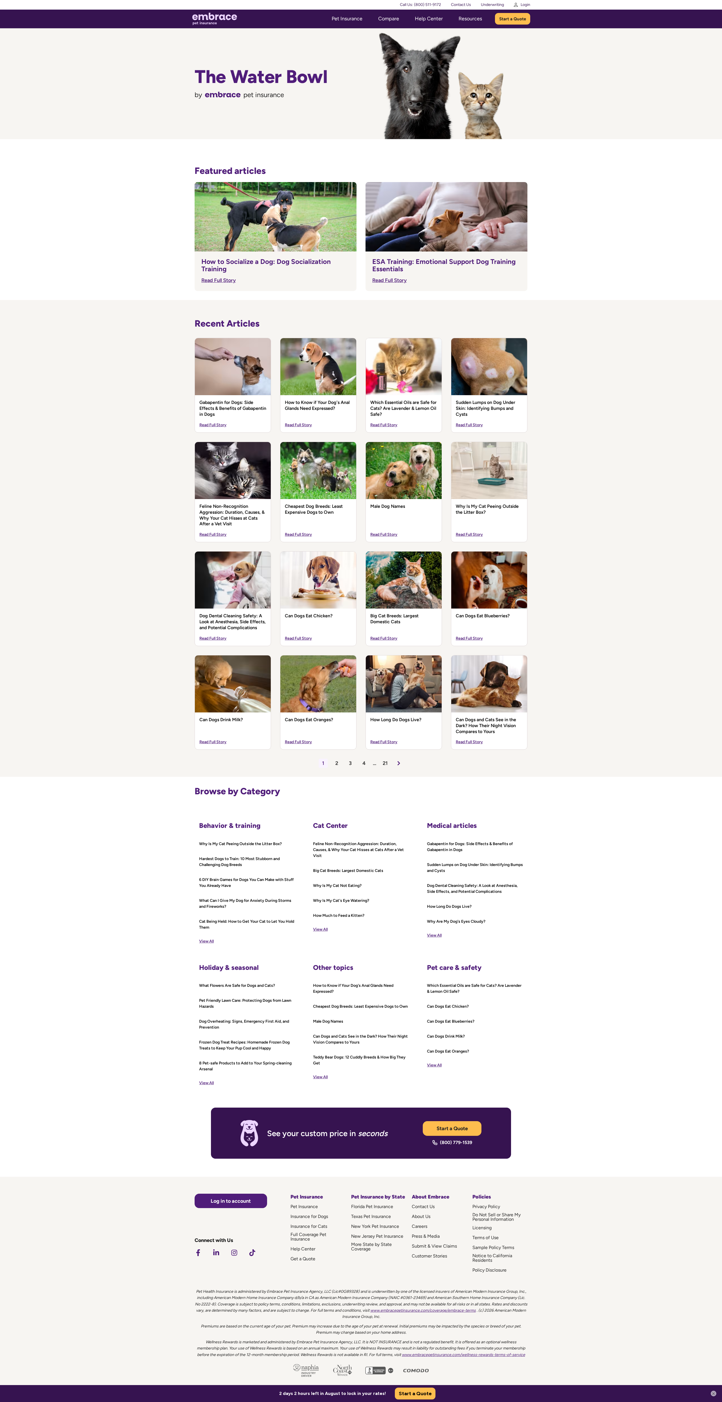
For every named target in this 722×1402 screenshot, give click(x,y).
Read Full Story (218, 280)
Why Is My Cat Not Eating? (337, 885)
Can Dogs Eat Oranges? (309, 719)
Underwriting (492, 4)
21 (385, 763)
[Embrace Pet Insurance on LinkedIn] (216, 1252)
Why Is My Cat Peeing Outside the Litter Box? (487, 509)
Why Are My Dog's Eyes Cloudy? (456, 921)
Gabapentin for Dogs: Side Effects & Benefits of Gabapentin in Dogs (232, 408)
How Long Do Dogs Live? (395, 719)
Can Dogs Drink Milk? (221, 719)
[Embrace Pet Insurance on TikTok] (252, 1252)
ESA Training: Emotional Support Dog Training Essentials (444, 265)
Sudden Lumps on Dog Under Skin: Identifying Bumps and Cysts (485, 408)
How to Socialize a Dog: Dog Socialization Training (266, 265)
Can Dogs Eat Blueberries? (483, 615)
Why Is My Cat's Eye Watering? (341, 900)
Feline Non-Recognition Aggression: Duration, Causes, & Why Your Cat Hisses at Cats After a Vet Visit (232, 515)
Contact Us (461, 4)
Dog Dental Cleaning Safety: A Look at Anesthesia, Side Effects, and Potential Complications (232, 621)
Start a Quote (512, 18)
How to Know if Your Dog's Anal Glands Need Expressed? (317, 405)
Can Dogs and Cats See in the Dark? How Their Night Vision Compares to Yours (486, 725)
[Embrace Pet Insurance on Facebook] (198, 1252)
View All (206, 941)
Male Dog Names (387, 506)
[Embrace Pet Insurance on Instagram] (234, 1252)
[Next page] (398, 763)
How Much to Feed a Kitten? (338, 915)
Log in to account (231, 1201)
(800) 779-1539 (456, 1142)
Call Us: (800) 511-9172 (420, 4)
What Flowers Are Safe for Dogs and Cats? (237, 985)
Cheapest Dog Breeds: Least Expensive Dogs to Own (314, 509)
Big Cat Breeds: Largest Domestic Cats (394, 618)
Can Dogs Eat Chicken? (309, 615)
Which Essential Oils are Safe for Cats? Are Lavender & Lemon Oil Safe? (403, 408)
